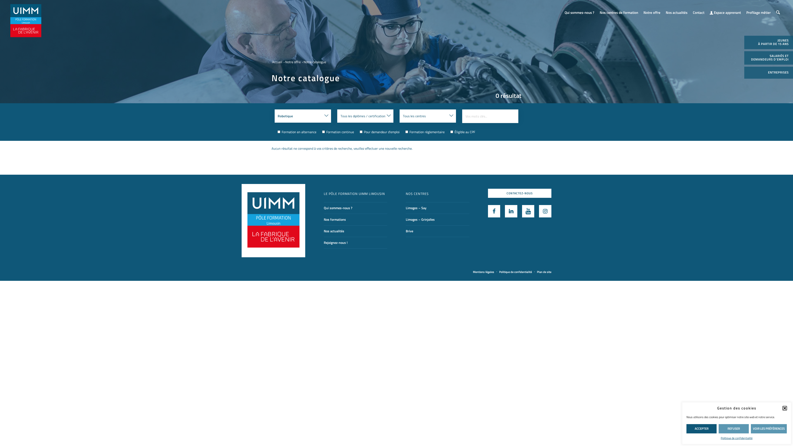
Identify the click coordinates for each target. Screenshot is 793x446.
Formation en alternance (298, 131)
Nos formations (335, 219)
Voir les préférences (769, 428)
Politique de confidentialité (737, 438)
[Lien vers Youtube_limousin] (528, 211)
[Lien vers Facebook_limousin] (494, 211)
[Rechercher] (778, 12)
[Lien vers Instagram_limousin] (545, 211)
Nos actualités (334, 231)
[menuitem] (579, 10)
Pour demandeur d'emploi (381, 131)
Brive (409, 231)
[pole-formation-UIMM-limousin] (25, 20)
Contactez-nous (520, 193)
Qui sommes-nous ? (338, 207)
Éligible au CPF (464, 131)
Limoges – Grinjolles (420, 219)
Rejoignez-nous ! (336, 242)
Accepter (702, 428)
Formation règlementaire (427, 131)
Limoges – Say (416, 207)
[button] (785, 408)
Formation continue (339, 131)
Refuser (734, 428)
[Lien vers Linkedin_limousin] (511, 211)
